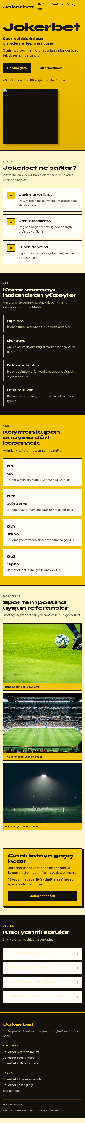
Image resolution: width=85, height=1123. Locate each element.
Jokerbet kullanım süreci (20, 1063)
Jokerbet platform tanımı (21, 1052)
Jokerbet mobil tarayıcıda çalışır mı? (35, 953)
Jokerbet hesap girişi (18, 1085)
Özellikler (58, 4)
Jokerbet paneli (42, 896)
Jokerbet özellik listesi (19, 1057)
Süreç (71, 4)
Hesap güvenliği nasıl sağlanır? (30, 982)
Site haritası (11, 1091)
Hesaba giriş (17, 68)
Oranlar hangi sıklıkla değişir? (30, 967)
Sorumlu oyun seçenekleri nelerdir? (34, 996)
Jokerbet (18, 7)
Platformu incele (50, 68)
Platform (43, 4)
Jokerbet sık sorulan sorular (22, 1079)
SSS (40, 9)
